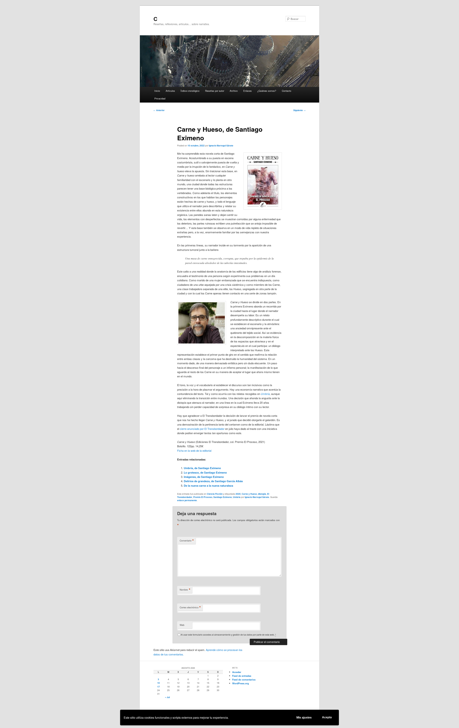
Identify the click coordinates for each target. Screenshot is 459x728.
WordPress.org (240, 683)
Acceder (236, 672)
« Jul (167, 697)
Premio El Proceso (202, 497)
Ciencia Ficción (215, 493)
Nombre (185, 590)
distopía (262, 493)
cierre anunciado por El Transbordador (202, 429)
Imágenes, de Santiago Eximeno (204, 477)
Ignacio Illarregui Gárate (221, 145)
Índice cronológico (190, 90)
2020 (238, 493)
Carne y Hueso (249, 493)
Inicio (157, 90)
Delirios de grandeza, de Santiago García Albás (213, 481)
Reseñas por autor (214, 90)
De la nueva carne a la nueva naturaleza (208, 486)
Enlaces (247, 90)
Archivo (234, 90)
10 (158, 682)
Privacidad (159, 98)
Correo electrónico (190, 607)
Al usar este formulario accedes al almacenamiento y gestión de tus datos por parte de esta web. (228, 634)
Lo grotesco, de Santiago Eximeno (205, 472)
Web (182, 625)
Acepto (327, 717)
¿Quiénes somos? (266, 90)
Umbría (236, 497)
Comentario (187, 540)
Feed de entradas (241, 675)
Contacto (286, 90)
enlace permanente (187, 500)
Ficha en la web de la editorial (194, 450)
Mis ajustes (304, 717)
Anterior (159, 110)
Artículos (170, 90)
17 (158, 686)
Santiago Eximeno (222, 497)
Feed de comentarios (243, 679)
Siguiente (299, 110)
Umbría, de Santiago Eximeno (202, 468)
